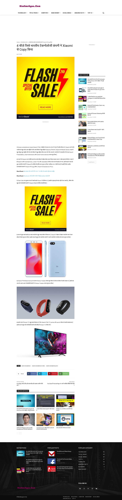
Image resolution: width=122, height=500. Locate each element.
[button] (103, 13)
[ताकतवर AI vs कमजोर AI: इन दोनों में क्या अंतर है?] (65, 400)
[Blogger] (80, 488)
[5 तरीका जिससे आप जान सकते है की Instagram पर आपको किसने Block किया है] (82, 99)
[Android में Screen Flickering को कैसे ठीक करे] (82, 115)
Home (18, 42)
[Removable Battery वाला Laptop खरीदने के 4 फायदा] (82, 123)
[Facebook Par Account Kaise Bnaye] (52, 461)
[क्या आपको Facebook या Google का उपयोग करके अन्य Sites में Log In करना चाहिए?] (82, 90)
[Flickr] (88, 488)
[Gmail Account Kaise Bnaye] (52, 453)
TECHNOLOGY (24, 42)
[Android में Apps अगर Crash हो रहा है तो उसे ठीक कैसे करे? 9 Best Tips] (82, 140)
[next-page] (20, 433)
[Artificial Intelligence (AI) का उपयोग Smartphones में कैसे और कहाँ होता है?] (26, 419)
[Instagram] (92, 488)
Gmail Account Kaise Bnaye (64, 451)
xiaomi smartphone (25, 365)
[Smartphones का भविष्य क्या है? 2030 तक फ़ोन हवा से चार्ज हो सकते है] (46, 419)
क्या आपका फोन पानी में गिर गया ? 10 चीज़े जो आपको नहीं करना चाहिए (39, 171)
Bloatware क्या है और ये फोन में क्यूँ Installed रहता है (36, 176)
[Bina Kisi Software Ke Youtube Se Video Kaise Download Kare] (52, 469)
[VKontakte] (96, 488)
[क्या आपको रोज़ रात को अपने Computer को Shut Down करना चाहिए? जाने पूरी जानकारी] (26, 400)
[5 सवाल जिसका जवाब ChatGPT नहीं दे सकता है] (46, 400)
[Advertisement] (73, 6)
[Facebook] (84, 488)
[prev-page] (18, 433)
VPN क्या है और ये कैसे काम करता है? (63, 427)
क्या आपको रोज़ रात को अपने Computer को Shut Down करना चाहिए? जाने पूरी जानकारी (96, 81)
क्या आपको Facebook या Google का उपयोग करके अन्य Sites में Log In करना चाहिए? (96, 89)
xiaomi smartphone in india (38, 365)
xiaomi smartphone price (52, 365)
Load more (91, 162)
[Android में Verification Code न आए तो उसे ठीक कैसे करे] (82, 107)
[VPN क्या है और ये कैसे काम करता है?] (65, 419)
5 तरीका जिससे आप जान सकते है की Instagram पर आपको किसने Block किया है (96, 98)
